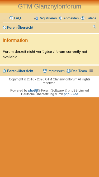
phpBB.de (71, 94)
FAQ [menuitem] (17, 18)
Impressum (56, 71)
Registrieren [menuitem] (48, 18)
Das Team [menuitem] (79, 71)
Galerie (91, 18)
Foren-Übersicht (20, 71)
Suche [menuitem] (94, 27)
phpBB (33, 90)
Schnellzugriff (5, 18)
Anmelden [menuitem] (71, 18)
